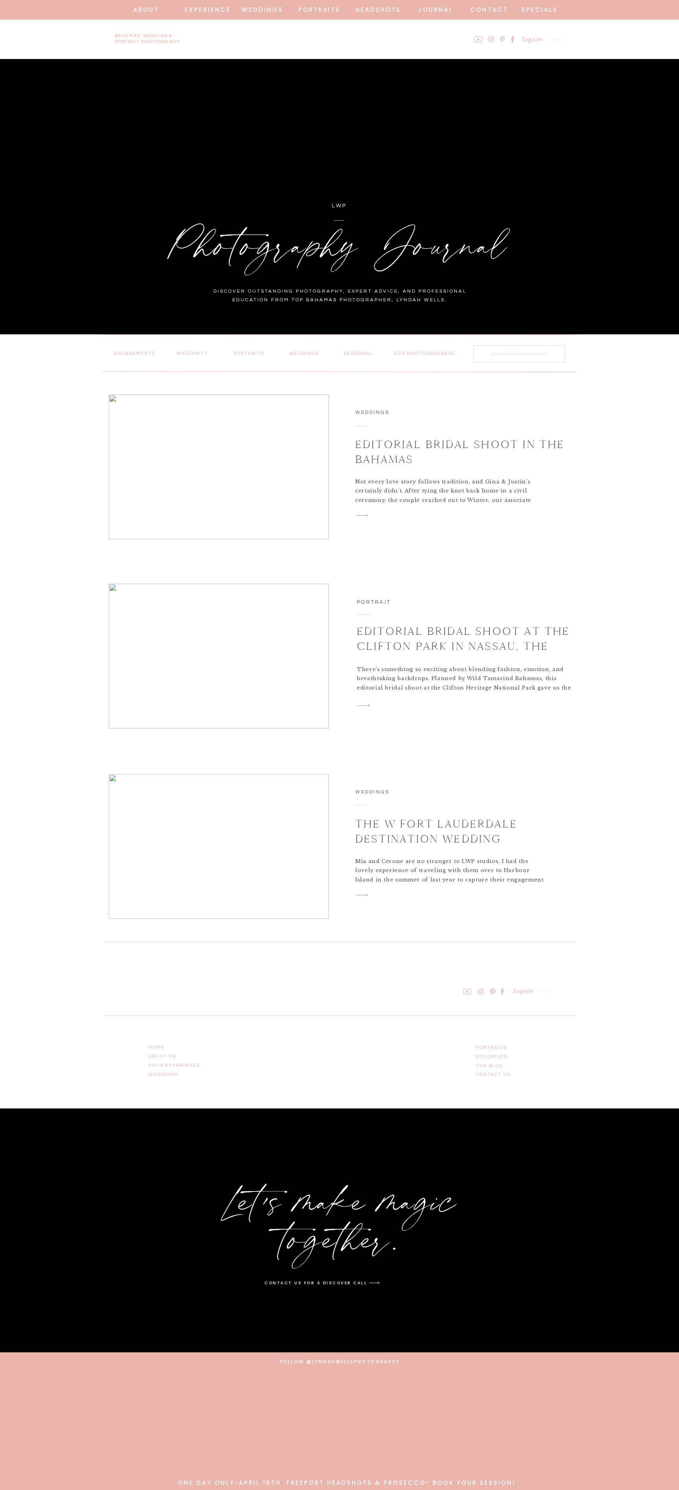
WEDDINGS (372, 412)
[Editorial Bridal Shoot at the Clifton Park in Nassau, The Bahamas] (219, 656)
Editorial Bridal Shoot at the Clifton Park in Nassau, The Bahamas (463, 646)
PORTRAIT (374, 602)
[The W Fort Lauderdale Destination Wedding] (219, 846)
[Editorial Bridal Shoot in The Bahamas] (219, 467)
